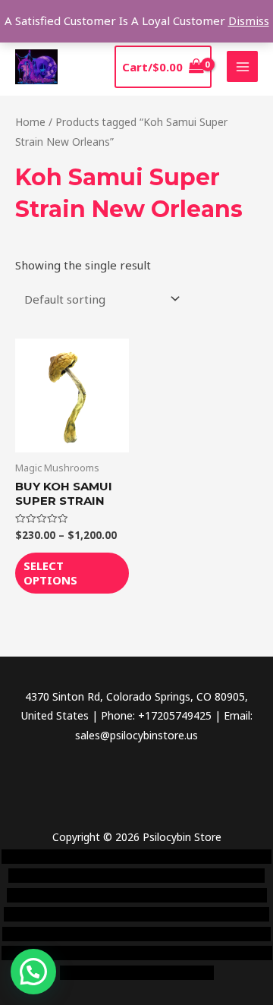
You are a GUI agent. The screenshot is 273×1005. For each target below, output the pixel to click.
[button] (33, 971)
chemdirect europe (147, 856)
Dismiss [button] (248, 20)
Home (30, 122)
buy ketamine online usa (95, 875)
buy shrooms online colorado (99, 914)
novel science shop (48, 856)
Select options (50, 573)
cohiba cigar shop (180, 934)
